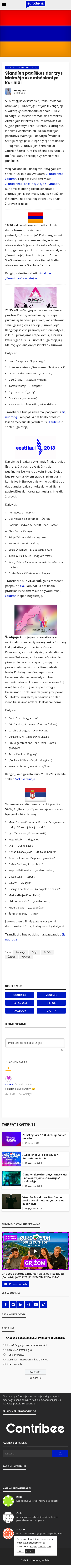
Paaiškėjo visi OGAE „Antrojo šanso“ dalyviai (44, 1137)
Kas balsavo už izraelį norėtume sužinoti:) (37, 1500)
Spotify (51, 1011)
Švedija (11, 956)
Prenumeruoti (18, 1284)
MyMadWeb (44, 1560)
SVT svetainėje (25, 779)
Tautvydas (20, 90)
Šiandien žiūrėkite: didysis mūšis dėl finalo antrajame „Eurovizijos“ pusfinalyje (44, 1178)
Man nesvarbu (15, 1364)
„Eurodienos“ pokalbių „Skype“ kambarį (32, 184)
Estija (34, 952)
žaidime (54, 422)
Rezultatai (36, 1378)
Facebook (19, 1011)
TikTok (51, 1003)
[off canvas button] (4, 4)
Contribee (19, 995)
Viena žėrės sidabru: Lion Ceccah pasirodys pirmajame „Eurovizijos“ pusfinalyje (43, 1201)
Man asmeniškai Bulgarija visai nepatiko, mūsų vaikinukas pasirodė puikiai (39, 1535)
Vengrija (25, 956)
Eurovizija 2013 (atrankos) (22, 67)
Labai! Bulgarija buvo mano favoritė (27, 1345)
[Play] (35, 1251)
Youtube (51, 995)
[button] (35, 1274)
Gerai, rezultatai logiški (19, 1349)
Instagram (20, 1003)
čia (22, 586)
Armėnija (21, 952)
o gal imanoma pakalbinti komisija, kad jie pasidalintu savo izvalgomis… (37, 1519)
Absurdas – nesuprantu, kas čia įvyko (27, 1359)
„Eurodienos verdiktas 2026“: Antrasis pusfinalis (40, 1156)
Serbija (47, 952)
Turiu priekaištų (15, 1354)
